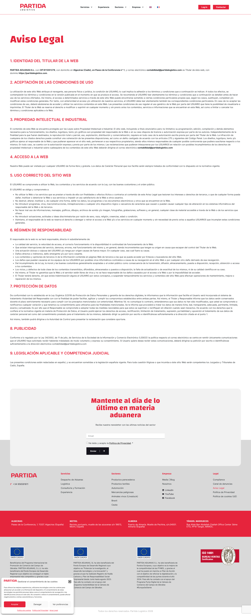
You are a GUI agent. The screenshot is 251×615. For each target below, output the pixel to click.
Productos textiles (121, 484)
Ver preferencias (60, 604)
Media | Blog (168, 479)
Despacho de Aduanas (72, 479)
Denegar (38, 604)
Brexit (114, 500)
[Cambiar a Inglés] (150, 7)
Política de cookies (24, 610)
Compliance (219, 479)
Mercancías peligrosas (123, 492)
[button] (70, 581)
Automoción (118, 488)
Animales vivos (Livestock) (125, 496)
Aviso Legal (54, 610)
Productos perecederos (123, 479)
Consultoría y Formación (73, 488)
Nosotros (166, 484)
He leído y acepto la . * (111, 443)
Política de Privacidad (40, 610)
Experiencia (103, 7)
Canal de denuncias (222, 484)
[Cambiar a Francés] (158, 7)
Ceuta (114, 504)
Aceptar (14, 604)
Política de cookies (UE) (225, 496)
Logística (65, 484)
